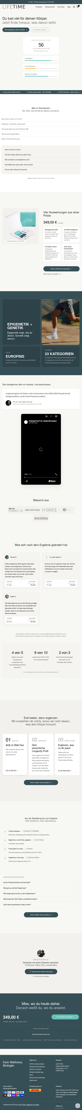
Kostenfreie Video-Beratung (42, 971)
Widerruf (59, 1106)
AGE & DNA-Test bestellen (60, 269)
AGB (31, 1075)
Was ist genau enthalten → (51, 274)
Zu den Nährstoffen (64, 770)
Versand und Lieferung (37, 1077)
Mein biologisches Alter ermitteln (16, 30)
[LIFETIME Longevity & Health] (14, 6)
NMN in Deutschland (36, 1064)
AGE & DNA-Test (11, 770)
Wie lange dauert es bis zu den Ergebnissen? (19, 893)
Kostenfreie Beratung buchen (41, 1034)
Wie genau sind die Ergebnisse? (14, 888)
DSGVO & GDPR (35, 1069)
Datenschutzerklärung (37, 1066)
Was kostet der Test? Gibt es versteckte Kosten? (20, 899)
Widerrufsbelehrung (36, 1072)
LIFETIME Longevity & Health (28, 1105)
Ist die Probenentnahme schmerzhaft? (16, 882)
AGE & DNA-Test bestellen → (41, 782)
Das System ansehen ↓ (40, 30)
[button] (77, 7)
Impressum (33, 1080)
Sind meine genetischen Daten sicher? (17, 904)
